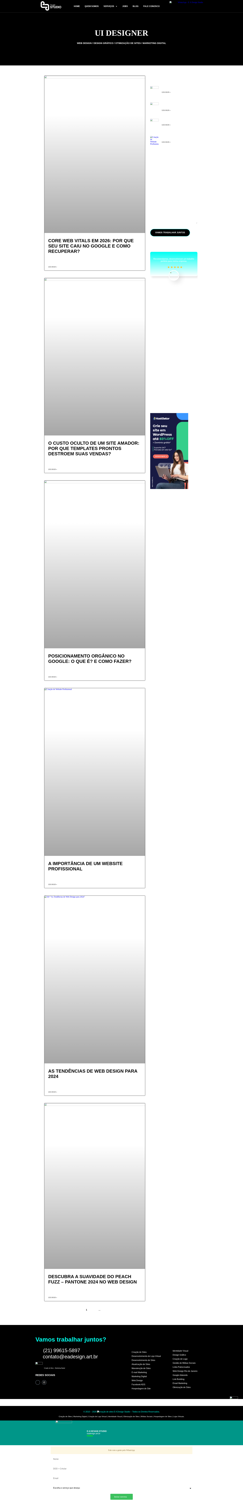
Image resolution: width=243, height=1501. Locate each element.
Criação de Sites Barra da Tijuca (163, 370)
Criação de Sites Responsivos (162, 338)
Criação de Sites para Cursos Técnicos (165, 322)
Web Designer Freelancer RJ (162, 399)
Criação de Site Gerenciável (161, 350)
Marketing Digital (139, 1376)
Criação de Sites (139, 1352)
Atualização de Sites (141, 1364)
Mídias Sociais (146, 1416)
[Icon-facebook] (37, 1382)
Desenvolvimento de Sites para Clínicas (166, 330)
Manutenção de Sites (141, 1368)
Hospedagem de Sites (163, 1416)
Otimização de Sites (182, 1387)
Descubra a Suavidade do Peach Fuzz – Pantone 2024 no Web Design (92, 1279)
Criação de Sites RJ (182, 338)
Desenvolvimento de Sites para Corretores (167, 354)
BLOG (135, 6)
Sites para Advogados (182, 378)
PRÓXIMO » (113, 1310)
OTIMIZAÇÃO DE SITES (128, 43)
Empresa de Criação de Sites (162, 378)
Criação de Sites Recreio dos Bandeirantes (179, 386)
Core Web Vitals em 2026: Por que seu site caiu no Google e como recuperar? (91, 246)
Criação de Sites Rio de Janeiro (163, 362)
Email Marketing (180, 1383)
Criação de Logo (180, 1359)
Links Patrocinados (181, 1367)
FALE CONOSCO (151, 6)
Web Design (137, 1380)
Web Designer (156, 386)
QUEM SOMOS (92, 6)
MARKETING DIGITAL (154, 43)
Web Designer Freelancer (160, 395)
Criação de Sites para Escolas (162, 318)
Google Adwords (180, 1375)
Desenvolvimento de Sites (160, 391)
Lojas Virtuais (155, 382)
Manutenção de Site (158, 403)
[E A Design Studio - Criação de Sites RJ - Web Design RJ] (105, 1412)
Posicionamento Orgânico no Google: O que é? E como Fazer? (89, 658)
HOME (77, 6)
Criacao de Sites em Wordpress (163, 342)
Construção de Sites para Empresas (164, 314)
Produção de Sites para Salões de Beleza (167, 358)
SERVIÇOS (109, 6)
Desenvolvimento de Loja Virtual (146, 1356)
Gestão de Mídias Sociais (184, 1363)
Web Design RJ (156, 407)
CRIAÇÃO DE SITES (164, 301)
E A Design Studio (55, 1365)
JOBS (125, 6)
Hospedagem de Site (141, 1388)
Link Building (178, 1379)
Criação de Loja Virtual (97, 1416)
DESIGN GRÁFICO (103, 43)
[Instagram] (44, 1382)
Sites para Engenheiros (159, 334)
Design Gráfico (179, 1355)
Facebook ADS (138, 1384)
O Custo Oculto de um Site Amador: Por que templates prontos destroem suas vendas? (93, 448)
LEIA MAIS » (52, 267)
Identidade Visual (180, 1351)
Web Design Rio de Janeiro (161, 326)
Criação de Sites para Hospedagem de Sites (168, 366)
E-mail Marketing (139, 1372)
